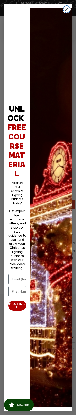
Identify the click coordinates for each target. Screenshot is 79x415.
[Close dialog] (66, 9)
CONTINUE (17, 306)
